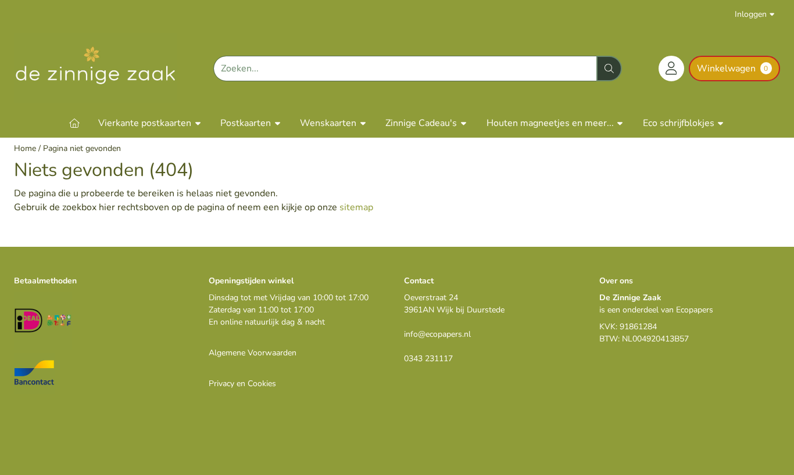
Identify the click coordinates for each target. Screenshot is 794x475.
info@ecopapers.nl (437, 334)
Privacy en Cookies (242, 383)
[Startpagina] (74, 123)
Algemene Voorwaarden (252, 352)
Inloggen (751, 14)
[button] (671, 68)
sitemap (356, 207)
